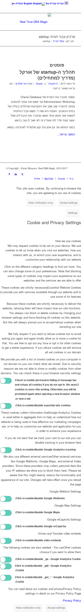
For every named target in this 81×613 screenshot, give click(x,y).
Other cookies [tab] (72, 547)
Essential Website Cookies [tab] (64, 287)
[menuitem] (70, 178)
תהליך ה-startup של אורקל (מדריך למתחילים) (47, 75)
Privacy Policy (72, 600)
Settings (73, 212)
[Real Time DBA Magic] (35, 21)
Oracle (39, 83)
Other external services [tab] (66, 456)
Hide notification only (40, 202)
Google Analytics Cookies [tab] (65, 412)
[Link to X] (22, 174)
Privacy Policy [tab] (72, 589)
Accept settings (69, 202)
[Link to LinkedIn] (16, 174)
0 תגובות (53, 83)
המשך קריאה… (66, 134)
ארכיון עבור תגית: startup (57, 36)
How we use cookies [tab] (68, 241)
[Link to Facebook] (9, 174)
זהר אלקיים (21, 83)
